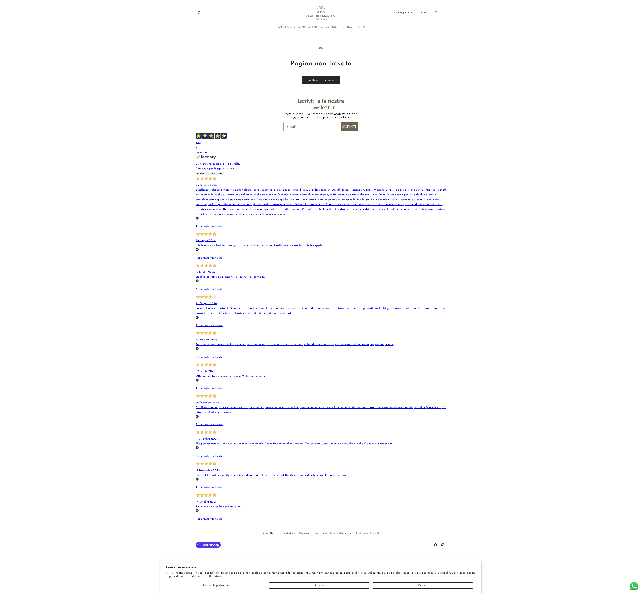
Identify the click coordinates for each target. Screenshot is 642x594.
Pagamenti (305, 533)
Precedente (202, 173)
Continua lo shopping (321, 80)
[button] (199, 12)
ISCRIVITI (349, 126)
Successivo (217, 173)
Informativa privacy (341, 533)
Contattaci (269, 533)
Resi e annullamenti (367, 533)
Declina (422, 585)
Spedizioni (321, 533)
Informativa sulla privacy (206, 576)
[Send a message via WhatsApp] (634, 586)
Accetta (319, 585)
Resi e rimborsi (287, 533)
